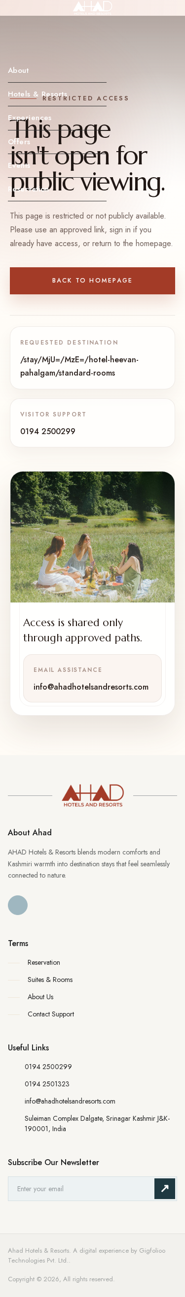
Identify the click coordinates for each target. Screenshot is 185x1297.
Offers (19, 141)
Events (19, 165)
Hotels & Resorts (37, 94)
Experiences (30, 117)
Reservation (28, 189)
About (18, 70)
